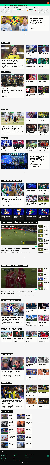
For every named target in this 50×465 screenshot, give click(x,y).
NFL (26, 366)
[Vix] (48, 3)
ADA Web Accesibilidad (4, 458)
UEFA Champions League (5, 205)
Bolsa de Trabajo (3, 460)
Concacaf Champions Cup (29, 325)
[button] (18, 234)
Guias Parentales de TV (16, 458)
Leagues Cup (40, 134)
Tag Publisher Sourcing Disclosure (17, 460)
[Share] (36, 246)
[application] (19, 235)
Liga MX (3, 67)
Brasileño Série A (28, 395)
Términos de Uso (3, 455)
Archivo (26, 455)
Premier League (41, 341)
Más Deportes (28, 379)
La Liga (40, 96)
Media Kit (14, 455)
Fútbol (27, 134)
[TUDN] (2, 3)
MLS (26, 341)
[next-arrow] (49, 146)
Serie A (15, 341)
